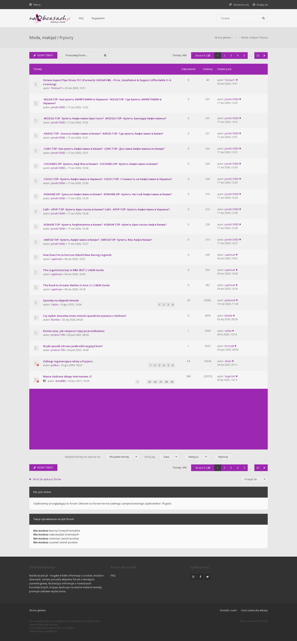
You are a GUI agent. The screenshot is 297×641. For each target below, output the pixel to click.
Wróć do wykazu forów (47, 479)
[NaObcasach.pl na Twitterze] (207, 577)
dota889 (60, 381)
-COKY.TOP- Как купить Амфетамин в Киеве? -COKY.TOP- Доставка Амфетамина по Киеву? (104, 148)
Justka (54, 365)
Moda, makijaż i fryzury (51, 37)
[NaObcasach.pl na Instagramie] (193, 577)
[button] (264, 55)
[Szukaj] (263, 18)
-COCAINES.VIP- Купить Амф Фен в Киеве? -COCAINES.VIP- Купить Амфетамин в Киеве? (100, 164)
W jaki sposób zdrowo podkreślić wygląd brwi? (73, 346)
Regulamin (98, 18)
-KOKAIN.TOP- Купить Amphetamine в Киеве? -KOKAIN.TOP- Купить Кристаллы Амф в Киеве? (105, 224)
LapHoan (56, 259)
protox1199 (58, 335)
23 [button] (257, 55)
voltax (228, 331)
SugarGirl (230, 376)
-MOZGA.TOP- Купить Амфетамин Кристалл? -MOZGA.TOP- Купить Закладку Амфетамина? (104, 118)
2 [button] (224, 55)
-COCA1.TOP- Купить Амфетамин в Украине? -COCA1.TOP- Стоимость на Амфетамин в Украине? (107, 179)
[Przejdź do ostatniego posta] (237, 80)
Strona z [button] (202, 55)
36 (155, 381)
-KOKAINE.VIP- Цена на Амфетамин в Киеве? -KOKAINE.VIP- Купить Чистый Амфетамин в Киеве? (107, 194)
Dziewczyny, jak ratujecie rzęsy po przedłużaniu (73, 331)
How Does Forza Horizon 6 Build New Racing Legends (77, 255)
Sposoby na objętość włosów (61, 300)
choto (228, 361)
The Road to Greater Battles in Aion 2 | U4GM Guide (76, 285)
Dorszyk (229, 346)
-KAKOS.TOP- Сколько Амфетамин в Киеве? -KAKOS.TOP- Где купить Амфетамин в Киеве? (103, 133)
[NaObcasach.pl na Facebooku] (200, 577)
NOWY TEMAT (45, 55)
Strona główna (37, 610)
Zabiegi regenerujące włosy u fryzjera (68, 361)
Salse (54, 304)
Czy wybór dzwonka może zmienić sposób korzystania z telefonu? (84, 316)
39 (172, 381)
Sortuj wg (156, 457)
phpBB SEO (51, 631)
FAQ (81, 18)
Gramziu (53, 624)
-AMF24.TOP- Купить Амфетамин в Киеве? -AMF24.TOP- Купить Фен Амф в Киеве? (97, 240)
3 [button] (231, 55)
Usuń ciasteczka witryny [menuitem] (254, 610)
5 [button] (244, 55)
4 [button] (237, 55)
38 (166, 381)
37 (161, 381)
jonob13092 (58, 107)
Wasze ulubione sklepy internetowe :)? (67, 376)
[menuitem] (260, 4)
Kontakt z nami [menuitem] (228, 610)
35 (149, 381)
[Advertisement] (148, 419)
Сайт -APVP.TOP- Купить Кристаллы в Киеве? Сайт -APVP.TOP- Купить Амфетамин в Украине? (106, 209)
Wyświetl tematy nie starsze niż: (97, 457)
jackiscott (230, 300)
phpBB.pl (70, 627)
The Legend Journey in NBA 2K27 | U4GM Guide (73, 270)
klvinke (55, 319)
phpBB (57, 621)
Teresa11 (56, 88)
